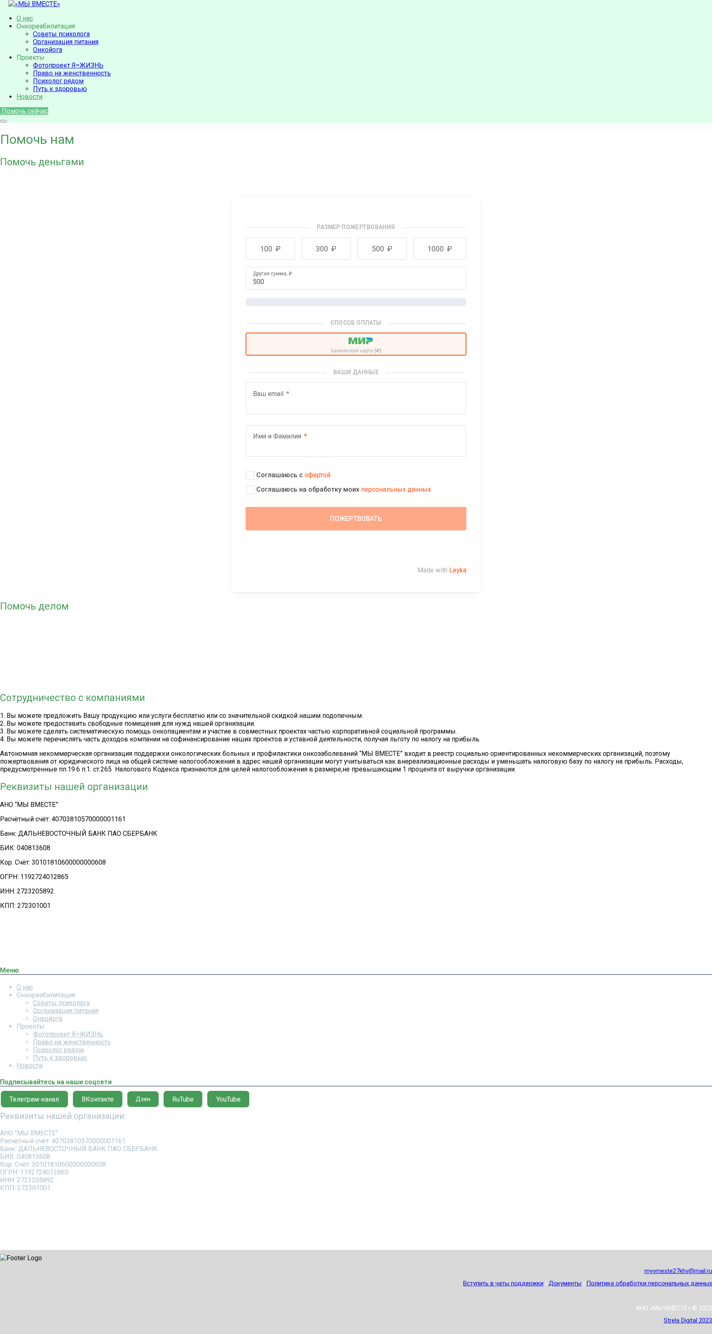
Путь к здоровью (60, 89)
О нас (24, 18)
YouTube (228, 1099)
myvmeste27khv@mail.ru (678, 1271)
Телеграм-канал (34, 1099)
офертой (317, 475)
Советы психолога (61, 34)
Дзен (143, 1099)
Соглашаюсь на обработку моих (343, 489)
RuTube (183, 1099)
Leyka (457, 570)
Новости (29, 97)
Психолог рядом (58, 81)
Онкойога (47, 50)
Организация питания (65, 42)
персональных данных (396, 489)
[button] (270, 248)
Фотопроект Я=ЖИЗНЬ (68, 65)
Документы (564, 1283)
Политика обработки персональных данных (649, 1283)
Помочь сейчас (24, 111)
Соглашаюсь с (293, 475)
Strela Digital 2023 (688, 1320)
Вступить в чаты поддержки (503, 1283)
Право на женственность (72, 73)
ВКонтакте (98, 1099)
